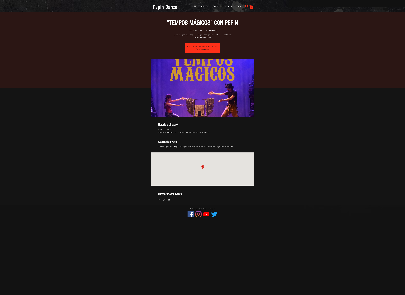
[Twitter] (214, 214)
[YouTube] (206, 214)
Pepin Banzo (165, 7)
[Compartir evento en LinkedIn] (169, 200)
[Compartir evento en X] (164, 200)
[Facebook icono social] (191, 214)
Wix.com (212, 209)
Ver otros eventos (202, 49)
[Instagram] (198, 214)
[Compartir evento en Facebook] (159, 200)
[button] (251, 6)
